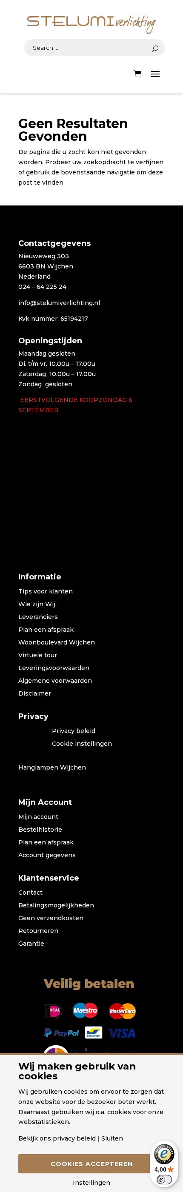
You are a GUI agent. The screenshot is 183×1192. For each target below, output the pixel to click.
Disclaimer (34, 693)
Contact (30, 893)
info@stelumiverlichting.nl (59, 303)
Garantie (31, 944)
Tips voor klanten (45, 591)
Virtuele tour (37, 655)
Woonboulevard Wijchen (56, 642)
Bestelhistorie (40, 830)
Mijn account (38, 817)
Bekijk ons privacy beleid (57, 1138)
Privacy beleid (73, 731)
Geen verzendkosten (50, 918)
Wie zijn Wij (36, 604)
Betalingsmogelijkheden (56, 905)
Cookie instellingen (82, 744)
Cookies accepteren (92, 1164)
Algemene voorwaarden (55, 681)
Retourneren (38, 931)
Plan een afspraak (46, 630)
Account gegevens (47, 855)
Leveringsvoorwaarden (53, 668)
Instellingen (91, 1183)
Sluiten (112, 1138)
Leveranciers (38, 617)
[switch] (164, 1179)
